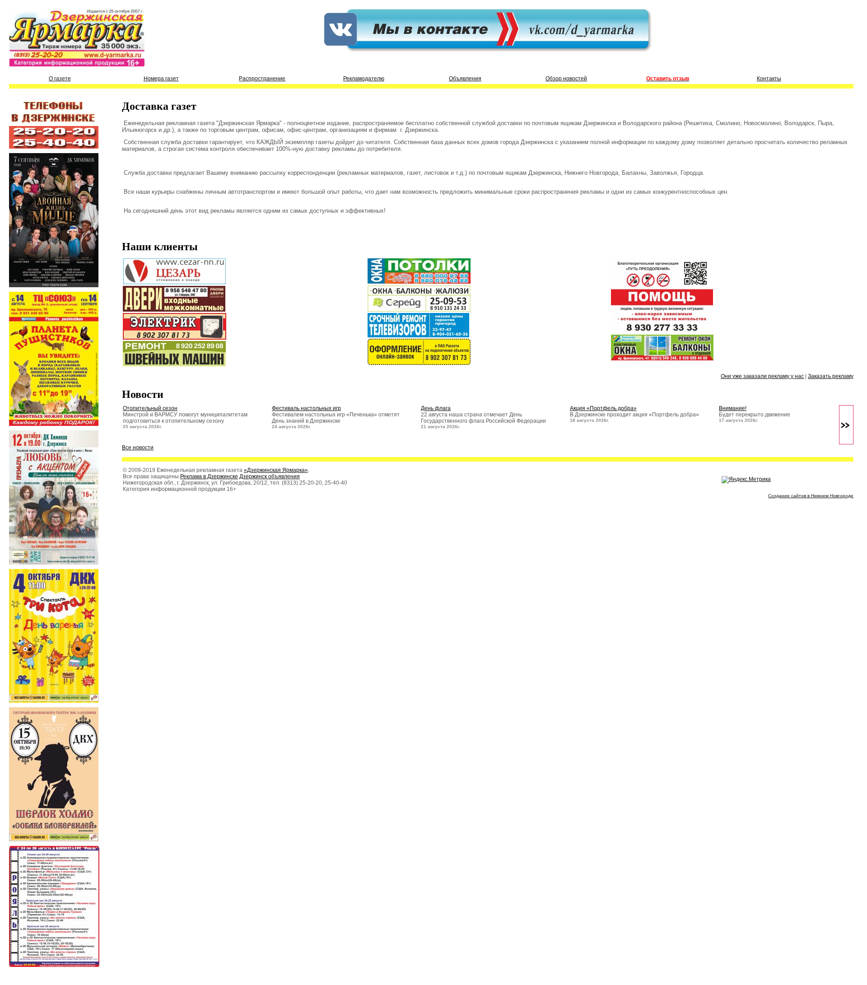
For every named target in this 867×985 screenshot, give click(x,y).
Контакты (769, 78)
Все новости (138, 447)
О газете (60, 78)
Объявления (465, 78)
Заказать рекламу (830, 376)
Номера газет (161, 78)
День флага (436, 408)
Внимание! (732, 408)
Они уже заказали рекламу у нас (762, 376)
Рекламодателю (363, 78)
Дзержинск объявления (269, 476)
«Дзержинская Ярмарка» (276, 470)
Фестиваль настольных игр (306, 408)
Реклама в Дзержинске (209, 476)
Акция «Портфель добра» (603, 408)
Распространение (262, 78)
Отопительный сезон (150, 408)
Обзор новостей (566, 78)
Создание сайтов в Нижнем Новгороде (810, 495)
